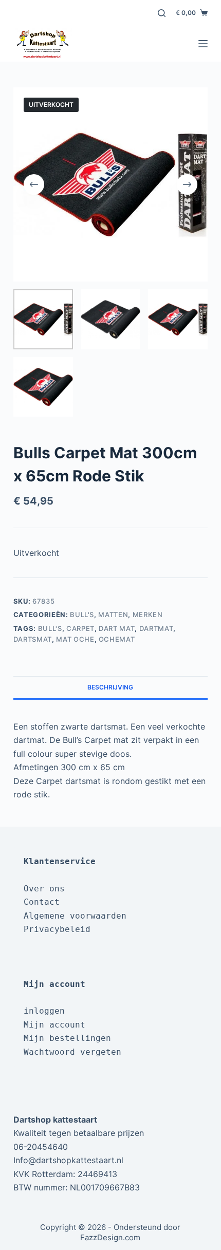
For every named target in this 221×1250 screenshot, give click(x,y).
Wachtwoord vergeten (72, 1052)
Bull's (82, 614)
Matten (113, 614)
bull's (50, 628)
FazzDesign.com (110, 1237)
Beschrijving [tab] (110, 687)
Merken (148, 614)
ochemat (117, 639)
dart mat (117, 628)
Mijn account (54, 1025)
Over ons (44, 888)
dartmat (156, 628)
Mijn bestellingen (67, 1038)
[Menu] (203, 43)
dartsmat (32, 639)
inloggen (44, 1011)
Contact (42, 902)
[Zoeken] (161, 13)
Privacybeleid (57, 929)
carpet (80, 628)
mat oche (75, 639)
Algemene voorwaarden (75, 916)
